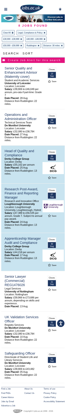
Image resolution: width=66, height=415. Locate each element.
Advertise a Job (8, 405)
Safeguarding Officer (20, 353)
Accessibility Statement (54, 401)
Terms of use (49, 389)
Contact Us (29, 393)
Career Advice (7, 397)
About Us (28, 389)
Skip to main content (12, 2)
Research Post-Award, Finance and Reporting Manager (21, 193)
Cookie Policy (50, 397)
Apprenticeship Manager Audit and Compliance (23, 241)
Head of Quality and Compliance (19, 153)
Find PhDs (6, 393)
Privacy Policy (50, 393)
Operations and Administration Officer (21, 117)
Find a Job (6, 389)
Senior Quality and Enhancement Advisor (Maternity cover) (21, 72)
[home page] (31, 12)
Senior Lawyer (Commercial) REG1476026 (15, 281)
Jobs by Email (7, 401)
